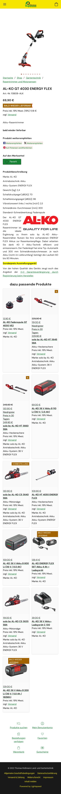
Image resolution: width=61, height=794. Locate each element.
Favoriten (42, 738)
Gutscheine (42, 751)
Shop (19, 77)
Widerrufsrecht (33, 777)
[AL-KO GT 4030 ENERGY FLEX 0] (30, 46)
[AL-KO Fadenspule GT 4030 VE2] (16, 302)
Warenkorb (18, 751)
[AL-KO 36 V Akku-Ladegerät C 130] (45, 601)
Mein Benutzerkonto (42, 727)
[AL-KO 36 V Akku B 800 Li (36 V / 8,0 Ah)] (16, 543)
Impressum (48, 777)
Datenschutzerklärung (47, 773)
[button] (30, 4)
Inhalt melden (30, 781)
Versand (12, 114)
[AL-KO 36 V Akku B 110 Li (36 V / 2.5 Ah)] (45, 388)
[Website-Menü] (5, 4)
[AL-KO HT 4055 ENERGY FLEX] (45, 474)
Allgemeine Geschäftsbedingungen (19, 773)
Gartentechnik (33, 77)
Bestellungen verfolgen (18, 740)
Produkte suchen (18, 727)
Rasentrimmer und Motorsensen (19, 81)
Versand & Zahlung (16, 777)
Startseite (8, 77)
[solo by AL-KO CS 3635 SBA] (16, 601)
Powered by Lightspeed (30, 786)
